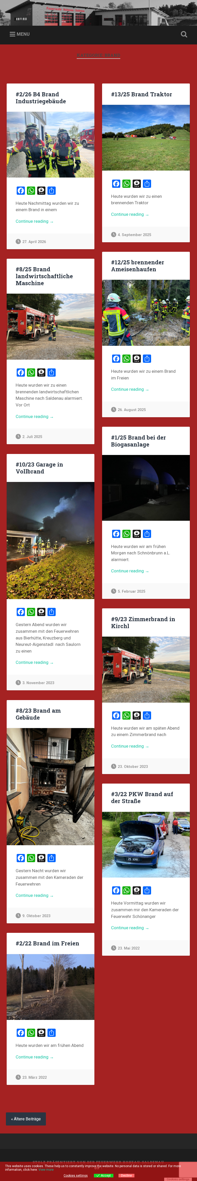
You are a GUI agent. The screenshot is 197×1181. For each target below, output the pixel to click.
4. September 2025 (134, 235)
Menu (23, 34)
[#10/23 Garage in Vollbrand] (50, 540)
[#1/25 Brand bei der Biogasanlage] (146, 488)
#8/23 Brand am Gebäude (38, 713)
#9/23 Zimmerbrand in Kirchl (143, 622)
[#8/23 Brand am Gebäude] (50, 786)
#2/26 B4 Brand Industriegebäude (41, 97)
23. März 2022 (34, 1077)
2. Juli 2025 (32, 437)
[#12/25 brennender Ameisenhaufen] (146, 313)
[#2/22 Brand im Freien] (50, 987)
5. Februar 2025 (131, 591)
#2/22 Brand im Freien (47, 943)
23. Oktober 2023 (133, 767)
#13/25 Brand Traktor (141, 94)
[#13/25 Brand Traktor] (146, 138)
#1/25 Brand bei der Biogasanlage (138, 440)
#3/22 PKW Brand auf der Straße (142, 797)
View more (46, 1169)
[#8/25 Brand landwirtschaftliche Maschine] (50, 326)
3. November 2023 (38, 683)
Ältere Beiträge (27, 1119)
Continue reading (50, 221)
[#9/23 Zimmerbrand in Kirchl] (146, 669)
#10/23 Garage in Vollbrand (39, 467)
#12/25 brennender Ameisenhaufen (137, 265)
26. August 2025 (132, 410)
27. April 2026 (34, 242)
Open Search (183, 34)
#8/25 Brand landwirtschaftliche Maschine (44, 276)
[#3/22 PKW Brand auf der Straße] (146, 845)
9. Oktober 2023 (36, 916)
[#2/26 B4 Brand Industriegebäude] (50, 145)
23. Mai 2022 (129, 948)
